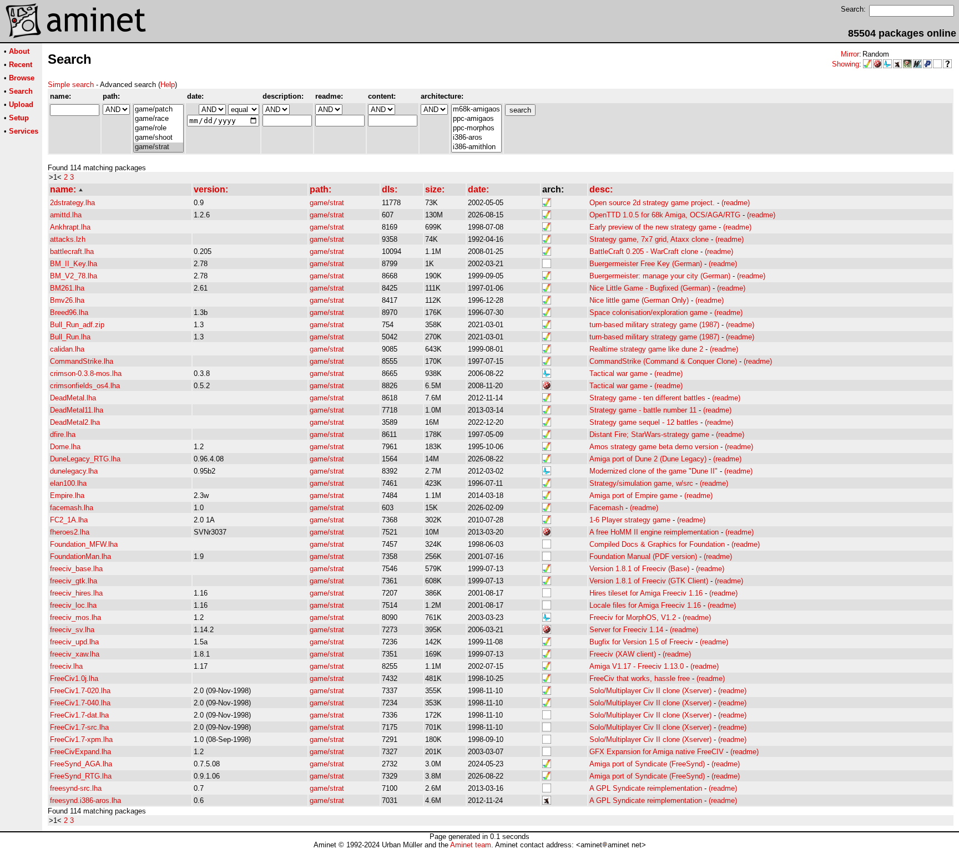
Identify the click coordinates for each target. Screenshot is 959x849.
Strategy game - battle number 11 (642, 410)
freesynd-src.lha (76, 788)
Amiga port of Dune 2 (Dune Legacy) (647, 459)
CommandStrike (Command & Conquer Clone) (663, 361)
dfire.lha (62, 434)
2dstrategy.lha (72, 203)
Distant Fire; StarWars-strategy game (649, 434)
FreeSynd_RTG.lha (81, 776)
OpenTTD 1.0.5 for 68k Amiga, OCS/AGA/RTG (664, 215)
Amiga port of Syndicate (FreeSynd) (647, 764)
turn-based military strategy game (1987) (654, 325)
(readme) (735, 203)
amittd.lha (66, 215)
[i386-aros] (476, 138)
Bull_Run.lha (70, 337)
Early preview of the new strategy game (652, 227)
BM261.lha (67, 288)
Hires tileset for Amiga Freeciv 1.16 (646, 593)
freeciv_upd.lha (74, 642)
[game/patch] (158, 109)
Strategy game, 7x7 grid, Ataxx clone (649, 239)
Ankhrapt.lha (70, 227)
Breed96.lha (69, 312)
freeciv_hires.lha (76, 593)
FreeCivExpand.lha (80, 752)
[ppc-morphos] (476, 128)
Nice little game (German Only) (639, 300)
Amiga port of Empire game (633, 495)
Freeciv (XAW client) (622, 654)
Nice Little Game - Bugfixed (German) (649, 288)
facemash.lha (71, 508)
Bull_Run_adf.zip (77, 325)
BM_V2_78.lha (73, 276)
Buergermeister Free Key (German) (645, 264)
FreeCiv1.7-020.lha (80, 691)
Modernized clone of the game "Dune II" (653, 471)
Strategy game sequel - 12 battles (643, 422)
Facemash (606, 508)
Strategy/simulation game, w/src (641, 483)
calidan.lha (67, 349)
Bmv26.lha (67, 300)
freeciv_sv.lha (72, 630)
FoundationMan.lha (80, 556)
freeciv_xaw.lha (74, 654)
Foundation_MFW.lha (84, 544)
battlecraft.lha (72, 251)
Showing (845, 64)
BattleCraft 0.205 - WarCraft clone (643, 251)
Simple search (71, 84)
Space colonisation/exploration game (648, 312)
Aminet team (470, 845)
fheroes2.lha (69, 532)
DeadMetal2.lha (75, 422)
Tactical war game (618, 373)
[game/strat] (158, 147)
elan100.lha (68, 483)
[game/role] (158, 128)
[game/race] (158, 119)
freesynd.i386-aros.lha (85, 800)
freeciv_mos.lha (75, 617)
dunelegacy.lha (74, 471)
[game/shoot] (158, 138)
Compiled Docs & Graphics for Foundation (657, 544)
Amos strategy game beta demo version (653, 447)
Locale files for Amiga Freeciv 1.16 (645, 605)
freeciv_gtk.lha (73, 581)
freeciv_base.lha (76, 569)
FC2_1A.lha (69, 520)
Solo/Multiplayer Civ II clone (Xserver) (650, 691)
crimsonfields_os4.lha (85, 386)
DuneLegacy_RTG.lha (85, 459)
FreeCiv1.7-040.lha (80, 703)
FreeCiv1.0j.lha (74, 678)
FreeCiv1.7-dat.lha (79, 715)
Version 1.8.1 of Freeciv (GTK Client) (648, 581)
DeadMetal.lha (73, 398)
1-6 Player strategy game (629, 520)
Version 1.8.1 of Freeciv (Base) (639, 569)
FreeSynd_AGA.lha (81, 764)
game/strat (327, 203)
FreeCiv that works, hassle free (639, 678)
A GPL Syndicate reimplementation (645, 788)
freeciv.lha (66, 666)
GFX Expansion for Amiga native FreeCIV (656, 752)
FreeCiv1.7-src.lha (79, 727)
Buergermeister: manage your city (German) (659, 276)
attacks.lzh (67, 239)
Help (167, 84)
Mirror (850, 54)
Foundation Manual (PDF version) (643, 556)
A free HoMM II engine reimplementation (654, 532)
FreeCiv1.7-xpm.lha (81, 739)
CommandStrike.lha (81, 361)
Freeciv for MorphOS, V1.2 (632, 617)
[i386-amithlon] (476, 147)
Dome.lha (65, 447)
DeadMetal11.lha (76, 410)
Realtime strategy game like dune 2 (646, 349)
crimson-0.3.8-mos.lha (86, 373)
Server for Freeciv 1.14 (626, 630)
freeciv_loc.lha (73, 605)
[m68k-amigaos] (476, 109)
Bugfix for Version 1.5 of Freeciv (641, 642)
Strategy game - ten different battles (647, 398)
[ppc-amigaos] (476, 119)
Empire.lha (67, 495)
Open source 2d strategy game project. (652, 203)
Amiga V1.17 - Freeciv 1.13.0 (636, 666)
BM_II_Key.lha (73, 264)
